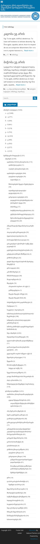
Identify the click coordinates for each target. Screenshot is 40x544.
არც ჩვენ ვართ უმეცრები (15, 411)
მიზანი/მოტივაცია (13, 276)
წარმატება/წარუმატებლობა (16, 516)
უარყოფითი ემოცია (15, 456)
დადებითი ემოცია (15, 453)
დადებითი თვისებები (16, 176)
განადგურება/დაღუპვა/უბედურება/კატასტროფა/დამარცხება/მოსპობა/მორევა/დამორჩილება (19, 431)
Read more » (29, 50)
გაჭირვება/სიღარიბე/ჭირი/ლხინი (18, 250)
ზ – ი (6, 121)
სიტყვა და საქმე (14, 368)
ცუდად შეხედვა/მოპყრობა (17, 400)
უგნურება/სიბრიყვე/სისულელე (20, 214)
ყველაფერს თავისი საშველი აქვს (18, 354)
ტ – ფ (7, 136)
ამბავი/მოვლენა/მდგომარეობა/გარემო (20, 226)
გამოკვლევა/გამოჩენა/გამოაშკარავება (20, 422)
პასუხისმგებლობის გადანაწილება (18, 302)
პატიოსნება (14, 180)
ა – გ (6, 113)
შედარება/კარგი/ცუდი (14, 357)
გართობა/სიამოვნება (14, 442)
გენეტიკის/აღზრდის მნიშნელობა (18, 254)
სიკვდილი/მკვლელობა (15, 504)
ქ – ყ (6, 140)
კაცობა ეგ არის (14, 34)
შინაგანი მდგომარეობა (15, 512)
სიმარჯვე (15, 55)
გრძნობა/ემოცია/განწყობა (16, 449)
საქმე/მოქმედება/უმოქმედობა (17, 497)
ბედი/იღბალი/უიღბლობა (15, 236)
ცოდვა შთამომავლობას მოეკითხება (19, 376)
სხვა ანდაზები (11, 333)
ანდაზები (8, 159)
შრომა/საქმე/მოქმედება (15, 365)
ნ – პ (6, 128)
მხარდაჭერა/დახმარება (15, 493)
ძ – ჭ (6, 147)
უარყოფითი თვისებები (16, 197)
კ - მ (6, 55)
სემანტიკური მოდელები (11, 156)
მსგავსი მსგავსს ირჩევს (16, 294)
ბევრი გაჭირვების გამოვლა (16, 415)
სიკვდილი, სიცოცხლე (14, 310)
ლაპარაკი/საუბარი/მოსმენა (16, 481)
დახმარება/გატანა (15, 165)
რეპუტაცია (10, 306)
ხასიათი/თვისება (12, 519)
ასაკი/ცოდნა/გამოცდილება (16, 232)
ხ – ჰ (6, 151)
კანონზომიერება (12, 272)
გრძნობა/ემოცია (12, 258)
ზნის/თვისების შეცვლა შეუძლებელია (21, 184)
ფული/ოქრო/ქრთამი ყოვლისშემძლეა (20, 341)
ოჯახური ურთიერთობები (17, 169)
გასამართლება (12, 446)
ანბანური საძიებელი (10, 110)
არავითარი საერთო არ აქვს (18, 286)
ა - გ (6, 89)
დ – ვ (7, 117)
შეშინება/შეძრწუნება (17, 473)
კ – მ (6, 124)
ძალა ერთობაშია (13, 380)
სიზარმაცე (13, 207)
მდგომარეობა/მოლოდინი (16, 489)
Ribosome (32, 530)
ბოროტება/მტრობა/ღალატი (16, 240)
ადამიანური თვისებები (14, 173)
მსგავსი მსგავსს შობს (16, 298)
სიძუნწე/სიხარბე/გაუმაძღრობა (20, 210)
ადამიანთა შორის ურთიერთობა (18, 162)
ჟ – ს (6, 132)
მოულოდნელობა (13, 279)
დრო (8, 478)
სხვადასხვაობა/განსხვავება (16, 337)
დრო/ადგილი (11, 268)
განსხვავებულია (14, 290)
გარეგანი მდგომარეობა (15, 438)
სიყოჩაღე (21, 92)
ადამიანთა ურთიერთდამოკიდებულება (20, 394)
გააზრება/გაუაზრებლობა (15, 419)
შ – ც (6, 143)
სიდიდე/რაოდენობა (14, 500)
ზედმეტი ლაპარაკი (15, 484)
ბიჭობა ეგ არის (14, 62)
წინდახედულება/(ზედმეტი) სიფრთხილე (20, 384)
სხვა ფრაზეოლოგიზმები (17, 89)
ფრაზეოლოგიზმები (12, 391)
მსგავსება (10, 283)
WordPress (34, 539)
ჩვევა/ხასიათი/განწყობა (15, 373)
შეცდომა (10, 361)
